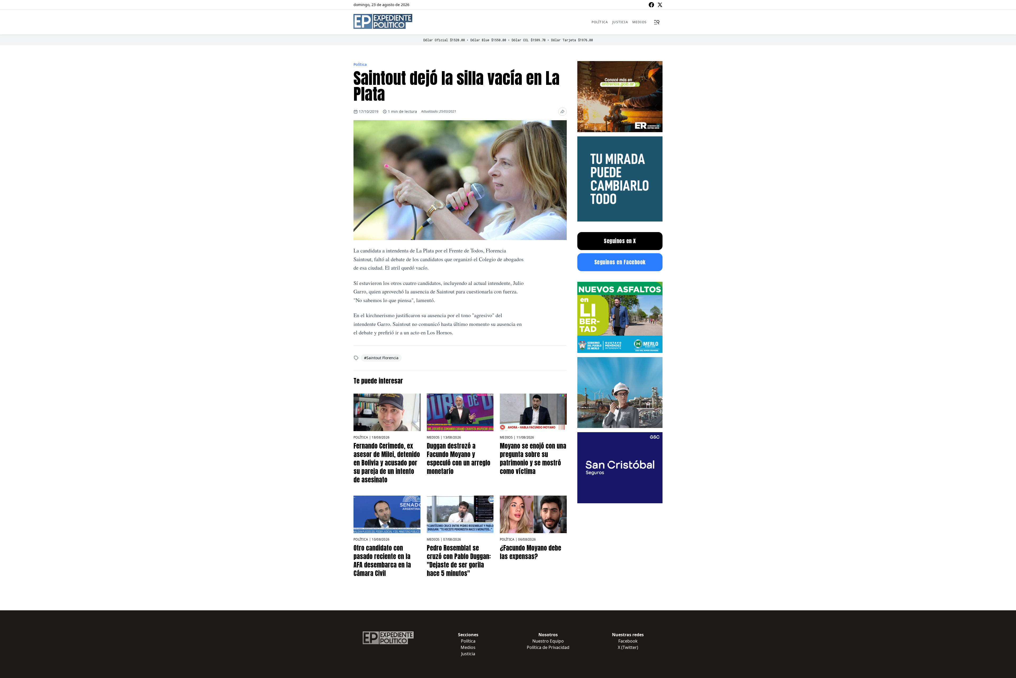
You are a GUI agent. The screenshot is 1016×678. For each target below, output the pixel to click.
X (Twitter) (628, 647)
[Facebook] (651, 4)
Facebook (628, 641)
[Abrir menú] (657, 22)
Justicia (620, 22)
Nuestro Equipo (548, 641)
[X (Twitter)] (660, 4)
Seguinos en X (620, 241)
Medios (639, 22)
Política (600, 22)
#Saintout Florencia (381, 357)
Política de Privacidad (548, 647)
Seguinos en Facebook (620, 262)
